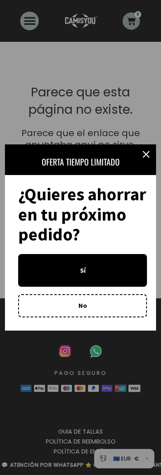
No (82, 305)
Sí (82, 270)
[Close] (146, 154)
